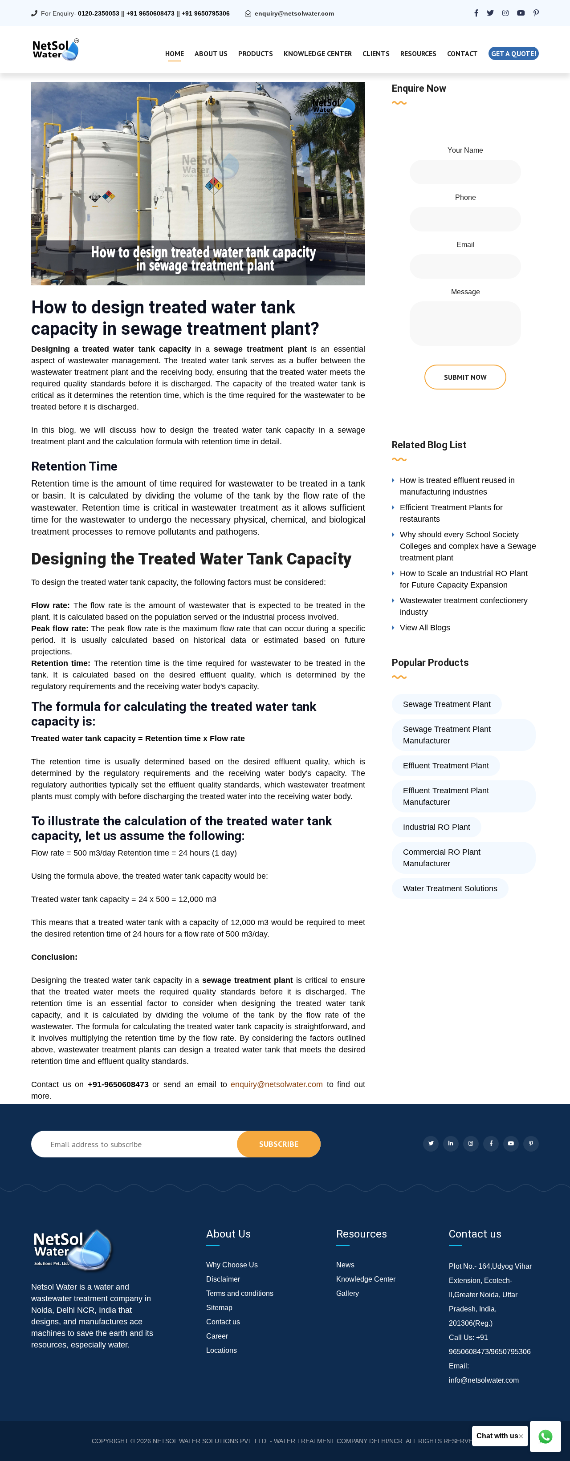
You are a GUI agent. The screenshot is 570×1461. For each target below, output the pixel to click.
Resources (418, 53)
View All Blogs (425, 627)
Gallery (347, 1293)
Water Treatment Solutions (450, 888)
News (345, 1265)
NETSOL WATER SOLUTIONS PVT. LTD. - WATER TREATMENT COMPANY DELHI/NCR (278, 1441)
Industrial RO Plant (436, 827)
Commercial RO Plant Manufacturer (441, 858)
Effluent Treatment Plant (446, 765)
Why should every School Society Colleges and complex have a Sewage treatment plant (468, 546)
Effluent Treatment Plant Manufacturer (446, 796)
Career (217, 1336)
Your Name (465, 150)
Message (465, 292)
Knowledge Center (318, 53)
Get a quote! (513, 53)
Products (255, 53)
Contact (462, 53)
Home (174, 53)
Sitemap (219, 1307)
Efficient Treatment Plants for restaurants (451, 513)
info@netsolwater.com (484, 1380)
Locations (221, 1350)
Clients (376, 53)
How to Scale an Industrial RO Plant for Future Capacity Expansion (464, 579)
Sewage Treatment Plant (447, 704)
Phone (465, 197)
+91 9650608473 (150, 13)
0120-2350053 (98, 13)
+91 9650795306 (206, 13)
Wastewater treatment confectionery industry (464, 606)
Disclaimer (223, 1279)
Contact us (223, 1322)
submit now (465, 377)
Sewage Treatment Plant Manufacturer (447, 735)
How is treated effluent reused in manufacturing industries (457, 486)
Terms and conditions (239, 1293)
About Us (211, 53)
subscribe (278, 1144)
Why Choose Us (232, 1265)
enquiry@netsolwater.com (294, 13)
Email (465, 244)
